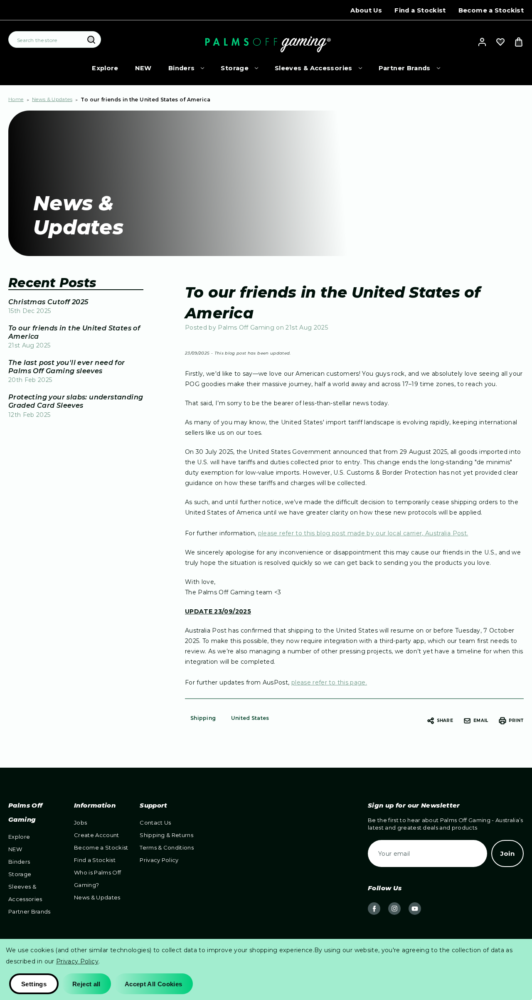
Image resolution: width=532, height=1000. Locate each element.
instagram (394, 908)
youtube (415, 908)
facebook (374, 908)
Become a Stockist (491, 10)
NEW (143, 68)
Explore (105, 68)
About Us (366, 10)
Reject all (86, 984)
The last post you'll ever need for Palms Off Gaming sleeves (66, 367)
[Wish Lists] (500, 41)
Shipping (203, 718)
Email (480, 720)
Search (91, 40)
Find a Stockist (420, 10)
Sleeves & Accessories (313, 68)
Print (516, 720)
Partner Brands (405, 68)
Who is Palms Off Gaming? (97, 878)
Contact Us (155, 822)
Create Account (96, 835)
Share (445, 720)
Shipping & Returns (166, 835)
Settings (34, 984)
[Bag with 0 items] (518, 41)
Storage (235, 68)
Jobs (80, 822)
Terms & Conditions (167, 847)
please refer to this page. (329, 682)
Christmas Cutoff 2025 (48, 302)
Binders (181, 68)
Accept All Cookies (153, 984)
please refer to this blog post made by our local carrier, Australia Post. (363, 533)
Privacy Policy (159, 860)
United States (250, 718)
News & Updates (97, 897)
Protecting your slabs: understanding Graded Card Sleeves (75, 401)
